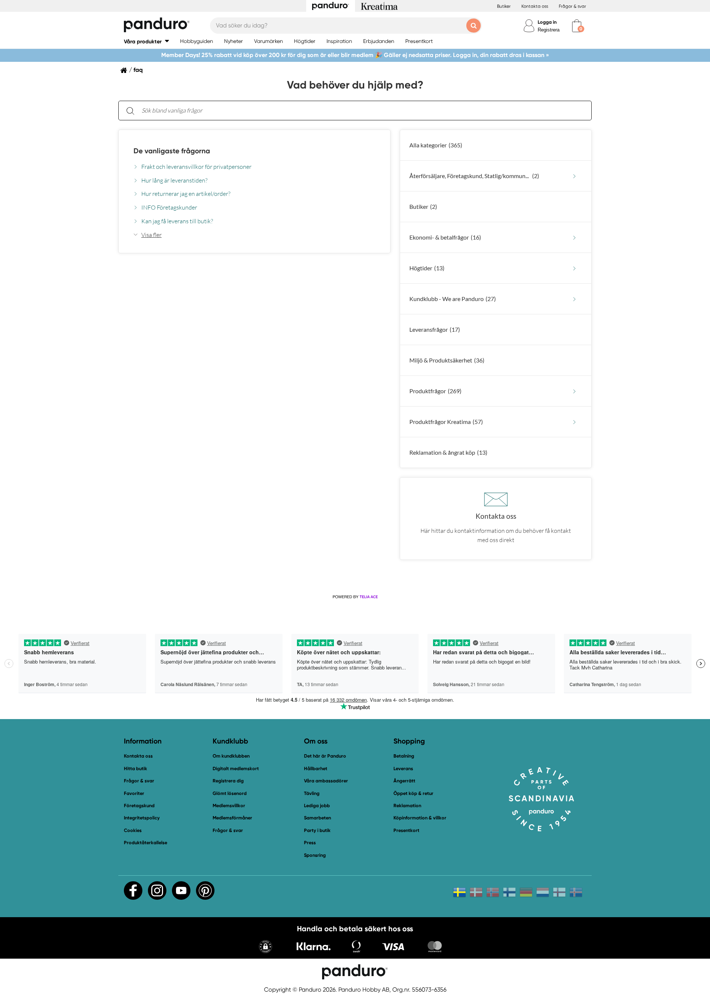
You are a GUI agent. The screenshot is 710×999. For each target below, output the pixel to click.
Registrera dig (228, 781)
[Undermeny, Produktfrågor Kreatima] (574, 422)
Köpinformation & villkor (419, 818)
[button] (146, 41)
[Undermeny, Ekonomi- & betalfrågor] (574, 237)
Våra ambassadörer (326, 781)
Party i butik (317, 830)
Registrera (548, 30)
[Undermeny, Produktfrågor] (574, 391)
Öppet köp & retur (413, 793)
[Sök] (130, 110)
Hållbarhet (315, 768)
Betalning (403, 756)
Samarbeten (317, 818)
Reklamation (407, 805)
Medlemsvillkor (229, 805)
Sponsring (315, 855)
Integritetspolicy (142, 818)
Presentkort (406, 830)
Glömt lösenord (230, 793)
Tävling (312, 793)
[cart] (576, 25)
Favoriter (134, 793)
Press (310, 842)
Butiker (504, 6)
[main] (355, 330)
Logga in (547, 22)
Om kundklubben (231, 756)
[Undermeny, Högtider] (574, 268)
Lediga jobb (317, 805)
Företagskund (139, 805)
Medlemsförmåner (232, 818)
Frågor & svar (572, 6)
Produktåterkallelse (145, 842)
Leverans (403, 768)
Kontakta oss (534, 6)
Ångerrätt (404, 781)
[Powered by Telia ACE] (355, 597)
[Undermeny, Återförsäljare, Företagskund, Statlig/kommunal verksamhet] (574, 176)
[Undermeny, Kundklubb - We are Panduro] (574, 299)
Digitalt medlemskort (236, 768)
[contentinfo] (355, 352)
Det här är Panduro (325, 756)
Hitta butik (135, 768)
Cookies (133, 830)
